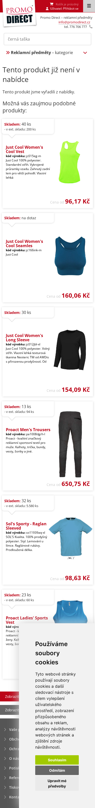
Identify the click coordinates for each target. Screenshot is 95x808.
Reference (17, 777)
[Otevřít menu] (89, 6)
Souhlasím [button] (57, 760)
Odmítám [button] (57, 770)
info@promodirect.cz (74, 22)
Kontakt (16, 797)
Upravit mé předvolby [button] (57, 783)
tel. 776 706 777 (75, 26)
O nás (14, 758)
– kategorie (42, 52)
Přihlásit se (71, 8)
